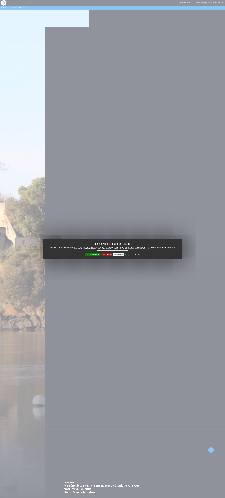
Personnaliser (119, 255)
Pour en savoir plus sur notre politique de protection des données (112, 250)
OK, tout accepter (93, 255)
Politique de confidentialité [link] (132, 254)
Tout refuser (107, 255)
